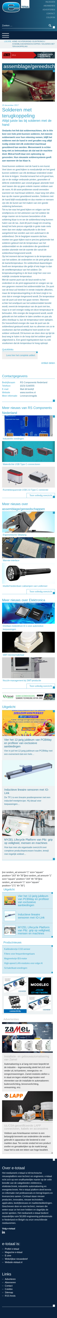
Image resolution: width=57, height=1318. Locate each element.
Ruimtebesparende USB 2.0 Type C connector (25, 490)
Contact (50, 14)
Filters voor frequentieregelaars (19, 954)
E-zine (8, 1255)
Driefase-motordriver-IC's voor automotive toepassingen (23, 627)
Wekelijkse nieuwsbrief (16, 1259)
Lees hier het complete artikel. (21, 355)
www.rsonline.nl (28, 392)
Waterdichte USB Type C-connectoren (21, 464)
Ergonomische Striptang (14, 535)
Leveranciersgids (28, 396)
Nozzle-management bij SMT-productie (22, 680)
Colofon (50, 17)
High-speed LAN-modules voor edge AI (23, 963)
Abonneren (49, 6)
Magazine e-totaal (13, 1252)
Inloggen (50, 2)
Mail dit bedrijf (27, 389)
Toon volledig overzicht (40, 495)
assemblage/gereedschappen (26, 44)
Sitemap (9, 1292)
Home (14, 41)
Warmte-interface (11, 560)
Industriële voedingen (13, 438)
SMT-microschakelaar (13, 655)
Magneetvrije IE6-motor (15, 958)
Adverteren (49, 10)
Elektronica (38, 41)
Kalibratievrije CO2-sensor (17, 949)
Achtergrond (24, 41)
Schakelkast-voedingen (15, 968)
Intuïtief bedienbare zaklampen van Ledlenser (25, 586)
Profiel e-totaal (12, 1249)
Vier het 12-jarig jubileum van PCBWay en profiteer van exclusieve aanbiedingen (28, 743)
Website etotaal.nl (13, 1262)
